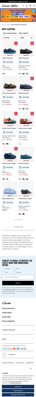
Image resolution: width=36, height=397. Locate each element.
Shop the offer (16, 19)
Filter (23, 38)
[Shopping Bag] (30, 5)
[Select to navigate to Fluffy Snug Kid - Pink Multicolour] (19, 73)
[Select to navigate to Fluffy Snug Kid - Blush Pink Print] (3, 73)
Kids (6, 272)
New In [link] (10, 196)
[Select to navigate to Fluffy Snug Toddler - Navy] (7, 143)
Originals (18, 272)
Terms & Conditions (8, 362)
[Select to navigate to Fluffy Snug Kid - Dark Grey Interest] (23, 108)
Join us (18, 283)
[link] (16, 43)
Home (4, 24)
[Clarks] (10, 6)
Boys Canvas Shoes (10, 33)
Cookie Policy (29, 362)
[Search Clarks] (23, 5)
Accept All (18, 386)
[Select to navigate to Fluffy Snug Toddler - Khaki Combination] (3, 143)
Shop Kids (6, 317)
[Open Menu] (34, 5)
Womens (7, 268)
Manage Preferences (18, 394)
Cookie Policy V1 (15, 383)
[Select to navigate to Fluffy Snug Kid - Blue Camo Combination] (23, 73)
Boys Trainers (23, 33)
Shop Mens (7, 313)
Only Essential (18, 390)
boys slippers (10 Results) (19, 24)
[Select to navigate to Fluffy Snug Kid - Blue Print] (27, 73)
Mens (17, 268)
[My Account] (26, 5)
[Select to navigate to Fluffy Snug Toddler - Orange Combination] (3, 178)
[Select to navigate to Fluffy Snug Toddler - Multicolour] (19, 143)
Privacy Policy (8, 289)
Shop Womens (8, 308)
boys (8, 24)
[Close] (31, 368)
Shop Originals (8, 321)
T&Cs (23, 19)
